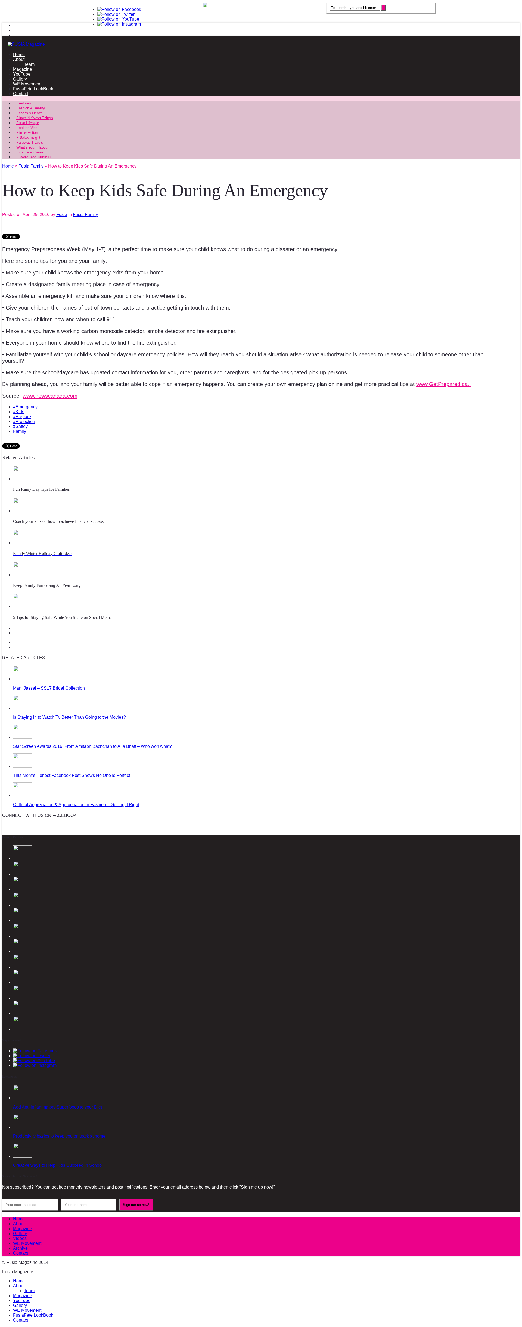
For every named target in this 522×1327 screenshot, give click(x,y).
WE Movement (27, 84)
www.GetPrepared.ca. (443, 384)
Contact (20, 93)
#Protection (24, 421)
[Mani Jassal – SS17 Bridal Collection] (22, 679)
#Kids (18, 411)
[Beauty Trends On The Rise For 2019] (22, 998)
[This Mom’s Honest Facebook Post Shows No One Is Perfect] (22, 766)
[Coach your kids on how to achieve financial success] (22, 510)
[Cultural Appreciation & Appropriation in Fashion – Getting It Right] (22, 795)
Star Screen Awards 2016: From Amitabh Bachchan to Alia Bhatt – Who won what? (92, 746)
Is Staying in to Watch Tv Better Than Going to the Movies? (69, 717)
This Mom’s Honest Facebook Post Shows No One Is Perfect (71, 775)
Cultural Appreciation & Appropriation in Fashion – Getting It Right (76, 804)
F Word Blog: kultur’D (33, 157)
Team (29, 64)
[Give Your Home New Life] (22, 1029)
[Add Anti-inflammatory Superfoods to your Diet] (22, 1097)
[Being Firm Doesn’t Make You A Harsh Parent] (22, 967)
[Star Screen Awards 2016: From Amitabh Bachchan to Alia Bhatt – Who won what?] (22, 737)
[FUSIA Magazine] (261, 44)
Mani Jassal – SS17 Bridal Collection (49, 688)
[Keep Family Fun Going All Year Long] (22, 574)
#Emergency (25, 407)
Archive (20, 1248)
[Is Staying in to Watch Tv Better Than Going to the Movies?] (22, 708)
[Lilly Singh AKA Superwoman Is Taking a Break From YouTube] (22, 982)
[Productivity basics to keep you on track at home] (22, 1127)
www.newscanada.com (50, 396)
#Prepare (22, 416)
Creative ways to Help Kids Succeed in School (58, 1165)
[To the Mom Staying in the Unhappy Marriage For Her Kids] (22, 951)
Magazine (22, 69)
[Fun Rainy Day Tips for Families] (22, 478)
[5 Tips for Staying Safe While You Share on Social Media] (22, 606)
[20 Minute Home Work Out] (22, 1013)
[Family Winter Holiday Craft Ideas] (22, 542)
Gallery (20, 79)
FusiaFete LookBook (33, 89)
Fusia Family (85, 214)
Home (19, 54)
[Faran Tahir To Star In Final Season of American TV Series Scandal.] (22, 905)
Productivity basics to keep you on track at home (59, 1136)
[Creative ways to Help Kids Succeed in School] (22, 1156)
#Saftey (20, 426)
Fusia (61, 214)
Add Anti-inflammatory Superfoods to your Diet (57, 1107)
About (18, 59)
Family (19, 431)
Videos (20, 1238)
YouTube (21, 74)
